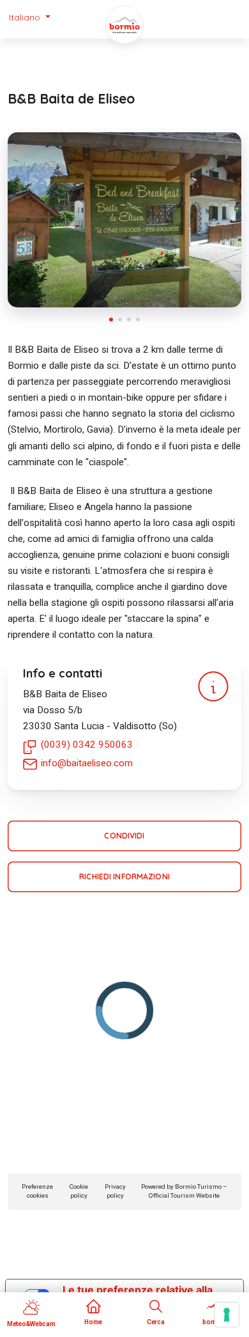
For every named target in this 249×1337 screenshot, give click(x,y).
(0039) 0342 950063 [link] (87, 744)
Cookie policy (78, 1191)
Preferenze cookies (37, 1191)
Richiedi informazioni (124, 876)
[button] (29, 17)
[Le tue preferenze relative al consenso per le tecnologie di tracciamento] (227, 1314)
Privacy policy (115, 1191)
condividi (124, 835)
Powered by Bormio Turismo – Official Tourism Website (184, 1191)
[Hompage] (124, 25)
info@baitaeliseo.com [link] (87, 763)
